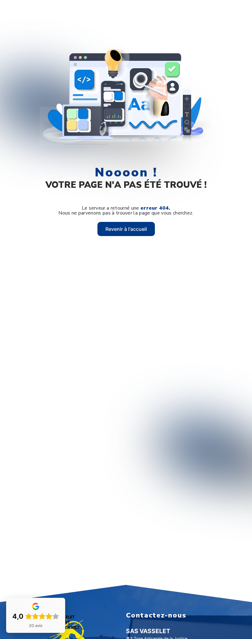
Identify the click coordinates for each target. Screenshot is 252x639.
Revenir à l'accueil (126, 229)
